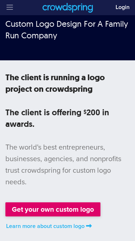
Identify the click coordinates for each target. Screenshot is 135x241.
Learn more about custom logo (45, 226)
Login (123, 7)
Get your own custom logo (53, 209)
